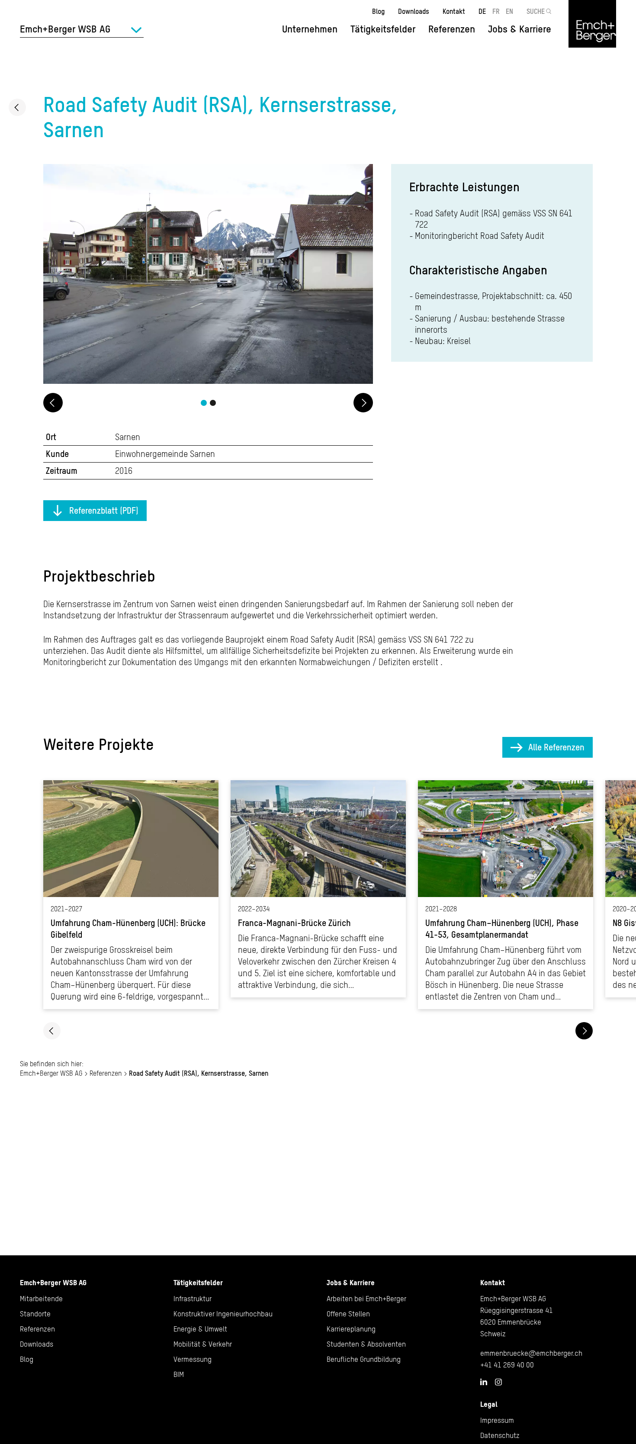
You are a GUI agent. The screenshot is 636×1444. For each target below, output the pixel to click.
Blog (378, 11)
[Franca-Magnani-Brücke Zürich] (318, 888)
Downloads (413, 11)
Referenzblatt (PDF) (103, 510)
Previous (53, 402)
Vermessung (192, 1359)
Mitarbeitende (41, 1298)
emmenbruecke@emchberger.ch (531, 1353)
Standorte (35, 1313)
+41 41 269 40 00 (507, 1364)
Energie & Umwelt (200, 1329)
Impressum (497, 1420)
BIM (178, 1374)
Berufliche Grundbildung (364, 1359)
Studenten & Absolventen (366, 1344)
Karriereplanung (351, 1329)
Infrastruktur (192, 1298)
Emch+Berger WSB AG (51, 1073)
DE (482, 11)
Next (363, 402)
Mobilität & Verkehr (202, 1344)
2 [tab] (213, 403)
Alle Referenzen (556, 747)
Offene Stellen (348, 1313)
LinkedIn (483, 1381)
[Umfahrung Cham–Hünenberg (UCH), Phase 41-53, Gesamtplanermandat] (505, 894)
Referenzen (451, 29)
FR (496, 11)
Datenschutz (500, 1435)
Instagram (498, 1382)
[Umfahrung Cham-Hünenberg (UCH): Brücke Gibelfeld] (130, 894)
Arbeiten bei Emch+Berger (366, 1298)
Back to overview (17, 107)
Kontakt (454, 11)
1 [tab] (204, 403)
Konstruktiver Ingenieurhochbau (223, 1313)
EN (509, 11)
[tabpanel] (208, 275)
